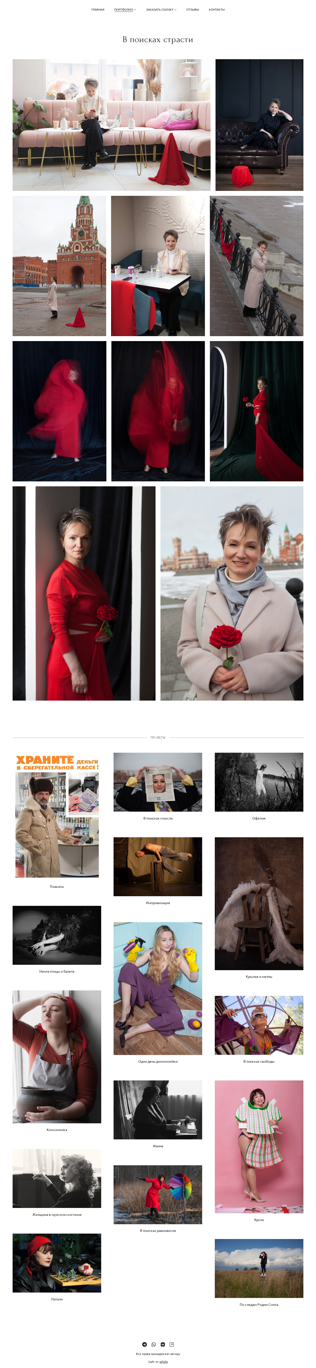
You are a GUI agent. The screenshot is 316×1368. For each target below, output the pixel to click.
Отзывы (192, 9)
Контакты (217, 9)
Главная (97, 9)
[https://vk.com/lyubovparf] (163, 1344)
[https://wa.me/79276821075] (154, 1344)
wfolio (163, 1362)
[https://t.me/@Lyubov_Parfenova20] (172, 1344)
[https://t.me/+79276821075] (144, 1344)
